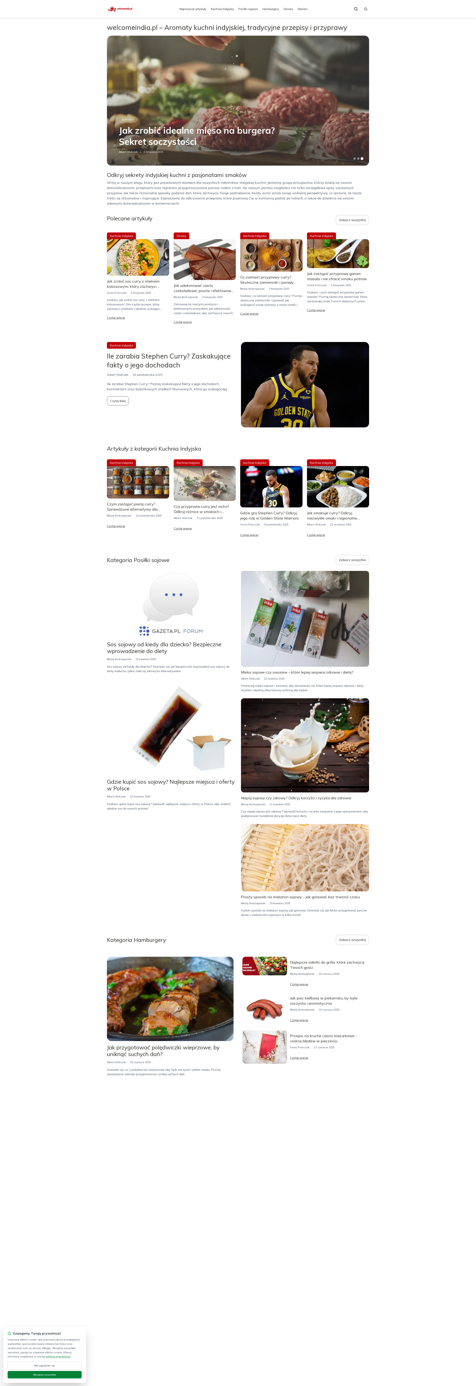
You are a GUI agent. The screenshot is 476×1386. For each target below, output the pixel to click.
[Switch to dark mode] (365, 9)
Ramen (303, 9)
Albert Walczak (128, 152)
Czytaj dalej (118, 401)
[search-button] (356, 9)
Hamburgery (270, 9)
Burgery (128, 119)
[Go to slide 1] (354, 158)
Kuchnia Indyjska (222, 9)
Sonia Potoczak (116, 292)
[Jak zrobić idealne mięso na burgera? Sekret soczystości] (238, 101)
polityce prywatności (58, 1356)
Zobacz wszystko (352, 220)
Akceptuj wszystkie (44, 1374)
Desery (288, 9)
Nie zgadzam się (44, 1365)
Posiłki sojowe (248, 9)
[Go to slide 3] (362, 158)
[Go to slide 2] (358, 158)
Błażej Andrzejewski (186, 297)
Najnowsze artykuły (192, 9)
